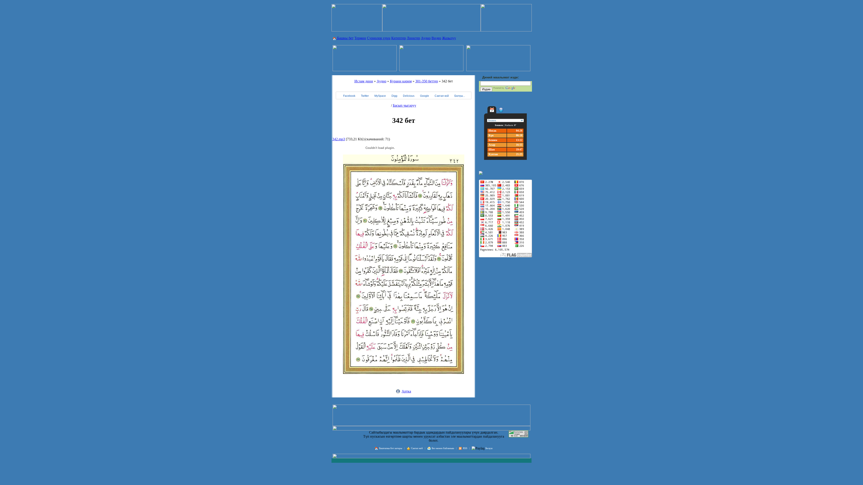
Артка (406, 391)
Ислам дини (363, 81)
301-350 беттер (426, 81)
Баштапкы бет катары (390, 448)
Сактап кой (441, 95)
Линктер (413, 38)
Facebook (349, 95)
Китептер (398, 38)
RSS (465, 448)
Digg (394, 95)
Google (424, 95)
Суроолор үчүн (378, 38)
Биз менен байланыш (443, 448)
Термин (360, 38)
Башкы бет (345, 38)
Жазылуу (449, 38)
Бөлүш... (459, 95)
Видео (436, 38)
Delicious (408, 95)
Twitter (364, 95)
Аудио (426, 38)
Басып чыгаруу (404, 105)
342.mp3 (338, 139)
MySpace (380, 95)
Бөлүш (488, 448)
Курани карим (401, 81)
